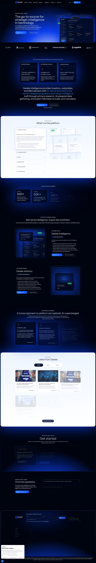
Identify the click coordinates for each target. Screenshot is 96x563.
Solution (26, 2)
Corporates (44, 533)
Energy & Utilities (32, 545)
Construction (31, 531)
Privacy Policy (46, 521)
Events (57, 535)
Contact (16, 535)
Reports (57, 533)
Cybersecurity (31, 540)
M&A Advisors (44, 535)
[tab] (38, 365)
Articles (57, 531)
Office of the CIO (32, 538)
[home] (18, 2)
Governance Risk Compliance (34, 534)
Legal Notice (66, 554)
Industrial (30, 543)
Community (35, 2)
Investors (43, 531)
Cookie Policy (78, 554)
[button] (41, 2)
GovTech (30, 533)
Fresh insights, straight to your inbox (34, 513)
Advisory (30, 2)
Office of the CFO (32, 536)
